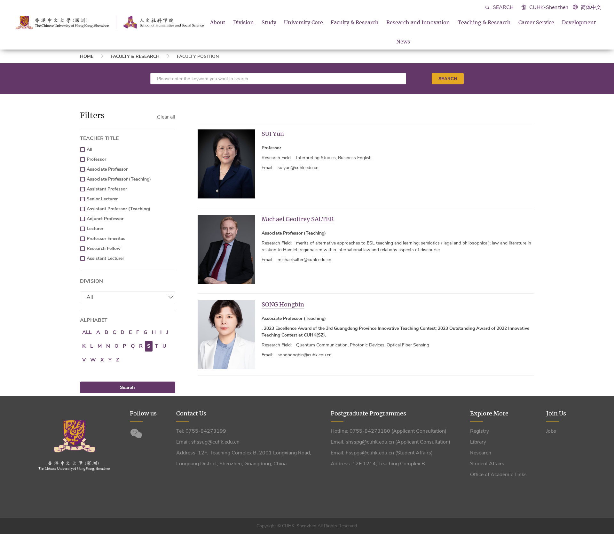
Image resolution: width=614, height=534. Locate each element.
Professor (96, 159)
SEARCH (447, 78)
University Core (303, 22)
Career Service (536, 22)
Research (480, 452)
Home (86, 56)
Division (243, 22)
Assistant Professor (107, 189)
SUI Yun (273, 133)
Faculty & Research (355, 22)
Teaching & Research (484, 22)
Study (269, 22)
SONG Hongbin (283, 304)
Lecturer (95, 229)
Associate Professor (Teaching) (119, 179)
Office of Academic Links (498, 474)
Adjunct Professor (105, 219)
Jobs (551, 431)
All (89, 149)
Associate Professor (107, 169)
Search (503, 7)
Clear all (166, 116)
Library (478, 441)
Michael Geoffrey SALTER (298, 219)
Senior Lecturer (102, 199)
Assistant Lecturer (105, 258)
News (403, 41)
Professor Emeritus (106, 239)
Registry (479, 431)
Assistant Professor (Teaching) (118, 209)
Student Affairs (487, 463)
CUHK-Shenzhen (548, 7)
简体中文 (591, 7)
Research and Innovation (418, 22)
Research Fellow (104, 248)
